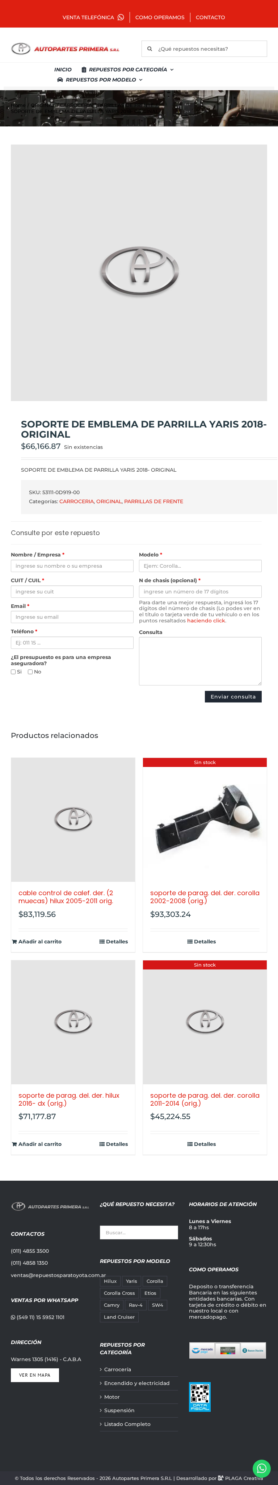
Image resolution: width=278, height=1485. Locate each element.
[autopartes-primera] (65, 43)
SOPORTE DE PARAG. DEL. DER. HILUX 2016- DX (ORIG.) (68, 1099)
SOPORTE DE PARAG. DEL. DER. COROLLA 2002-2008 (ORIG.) (205, 896)
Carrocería (117, 1370)
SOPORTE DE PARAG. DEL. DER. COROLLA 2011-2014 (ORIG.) (205, 1099)
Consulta (151, 632)
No (37, 672)
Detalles (117, 942)
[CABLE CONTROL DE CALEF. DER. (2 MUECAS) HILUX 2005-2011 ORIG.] (73, 820)
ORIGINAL (109, 501)
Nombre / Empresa (37, 555)
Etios (150, 1293)
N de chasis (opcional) (170, 580)
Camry (111, 1305)
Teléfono (24, 632)
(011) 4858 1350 (29, 1263)
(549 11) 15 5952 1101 (39, 1317)
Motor (112, 1397)
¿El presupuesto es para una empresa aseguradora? (61, 660)
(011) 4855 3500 (30, 1251)
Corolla (155, 1281)
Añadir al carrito (40, 942)
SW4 (157, 1305)
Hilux (110, 1281)
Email (20, 606)
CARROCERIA (76, 501)
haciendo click (206, 620)
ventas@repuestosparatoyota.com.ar (58, 1275)
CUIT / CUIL (27, 580)
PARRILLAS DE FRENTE (153, 501)
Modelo (150, 555)
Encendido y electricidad (137, 1383)
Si (19, 672)
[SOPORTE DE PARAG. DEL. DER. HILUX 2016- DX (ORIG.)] (73, 1022)
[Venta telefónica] (262, 1469)
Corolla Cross (119, 1293)
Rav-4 (136, 1305)
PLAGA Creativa (244, 1478)
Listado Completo (127, 1424)
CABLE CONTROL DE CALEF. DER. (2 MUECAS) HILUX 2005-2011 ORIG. (65, 896)
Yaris (131, 1281)
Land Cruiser (119, 1317)
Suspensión (119, 1410)
